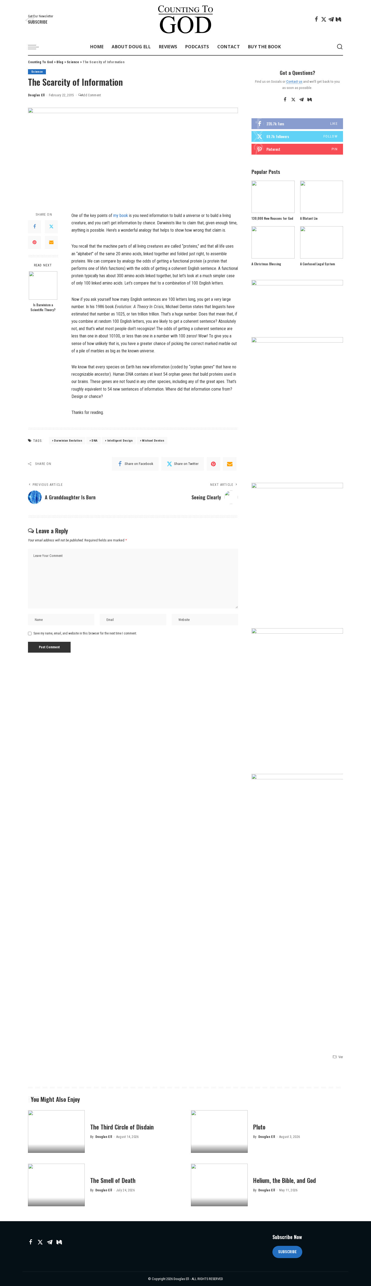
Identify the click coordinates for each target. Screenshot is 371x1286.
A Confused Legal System (317, 263)
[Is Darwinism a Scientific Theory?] (43, 285)
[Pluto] (219, 1131)
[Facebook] (316, 19)
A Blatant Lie (308, 218)
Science (37, 72)
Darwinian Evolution (68, 440)
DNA (95, 440)
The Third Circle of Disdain (122, 1126)
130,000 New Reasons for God (272, 218)
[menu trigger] (36, 47)
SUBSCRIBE (287, 1252)
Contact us (294, 81)
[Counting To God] (185, 19)
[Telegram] (331, 19)
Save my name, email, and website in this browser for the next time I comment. (85, 633)
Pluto (259, 1126)
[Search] (340, 47)
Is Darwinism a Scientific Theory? (42, 307)
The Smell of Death (113, 1180)
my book (120, 215)
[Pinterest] (34, 242)
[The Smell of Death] (56, 1185)
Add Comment (91, 95)
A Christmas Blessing (266, 263)
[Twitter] (323, 19)
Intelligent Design (120, 440)
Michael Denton (153, 440)
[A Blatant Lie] (321, 197)
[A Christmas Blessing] (272, 242)
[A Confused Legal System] (321, 242)
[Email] (51, 242)
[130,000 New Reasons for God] (272, 197)
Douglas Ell (36, 95)
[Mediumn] (338, 19)
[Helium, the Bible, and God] (219, 1185)
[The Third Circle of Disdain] (56, 1131)
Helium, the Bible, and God (284, 1180)
